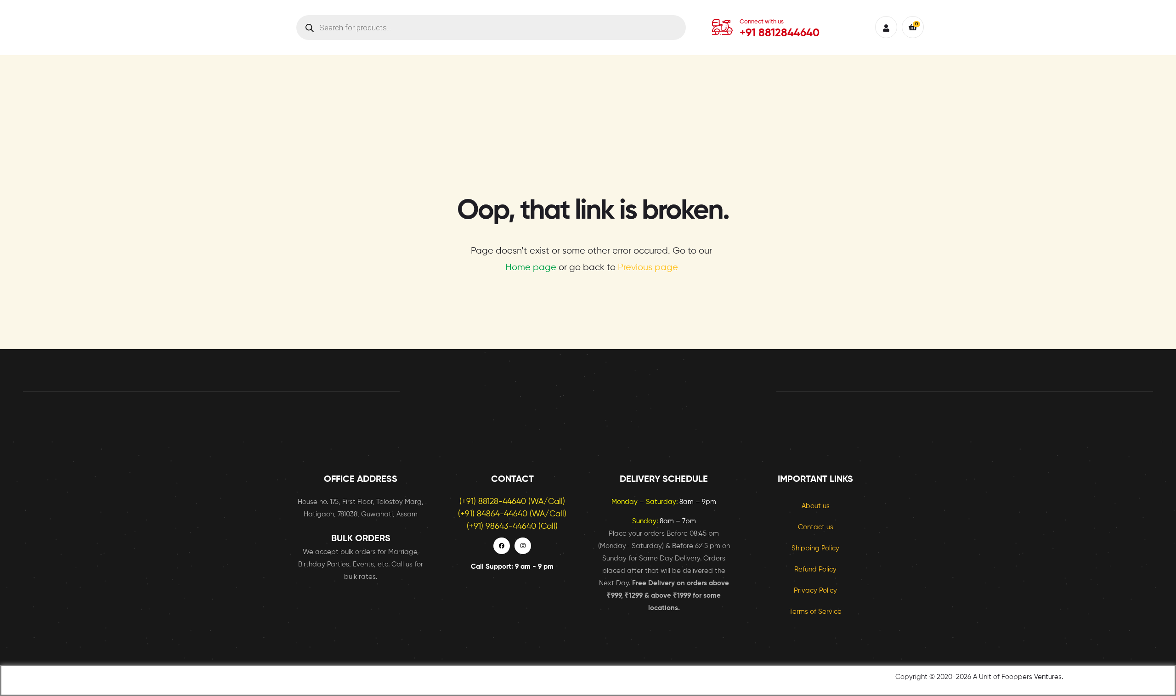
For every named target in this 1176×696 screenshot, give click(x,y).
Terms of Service (815, 611)
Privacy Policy (815, 590)
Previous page (648, 267)
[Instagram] (522, 546)
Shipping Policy (815, 548)
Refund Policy (815, 569)
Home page (530, 267)
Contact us (815, 527)
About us (816, 506)
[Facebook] (501, 546)
